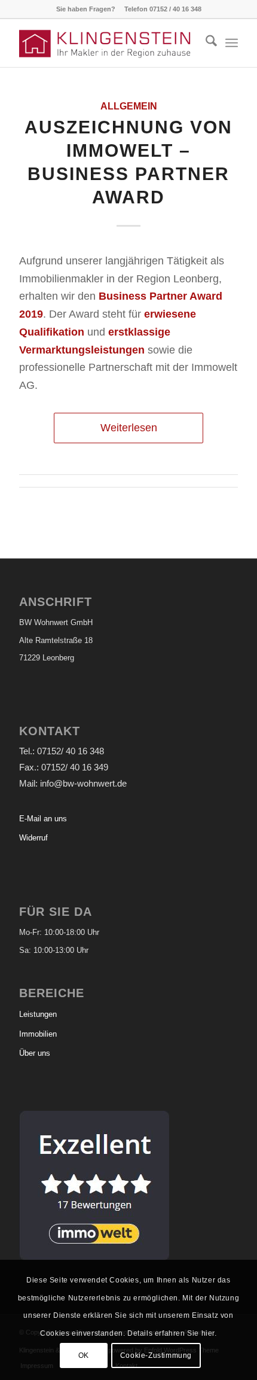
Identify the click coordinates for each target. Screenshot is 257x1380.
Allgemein (128, 105)
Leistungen (38, 1014)
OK (83, 1355)
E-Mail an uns (43, 818)
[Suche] (205, 43)
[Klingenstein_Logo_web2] (106, 43)
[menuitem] (205, 43)
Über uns (34, 1053)
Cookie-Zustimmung (156, 1355)
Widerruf (33, 837)
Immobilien (38, 1033)
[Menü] (231, 43)
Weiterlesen (128, 428)
